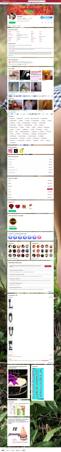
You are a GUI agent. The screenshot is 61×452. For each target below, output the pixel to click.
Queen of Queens (26, 61)
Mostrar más (10, 55)
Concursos (29, 3)
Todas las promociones (22, 3)
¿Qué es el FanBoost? (49, 19)
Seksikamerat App (36, 3)
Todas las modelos (4, 3)
